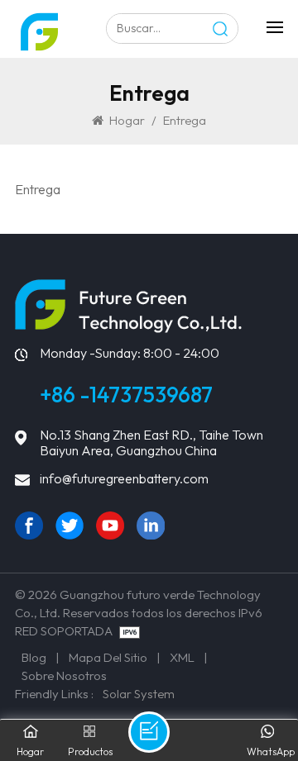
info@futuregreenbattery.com (124, 479)
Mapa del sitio (108, 657)
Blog (34, 657)
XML (182, 657)
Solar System (139, 694)
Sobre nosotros (64, 675)
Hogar (127, 120)
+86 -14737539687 (126, 394)
